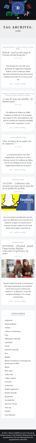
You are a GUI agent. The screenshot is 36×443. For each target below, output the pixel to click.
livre (6, 353)
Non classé (9, 371)
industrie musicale (11, 350)
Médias (5, 93)
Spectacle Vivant (11, 404)
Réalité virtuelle (11, 393)
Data (25, 137)
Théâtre (8, 411)
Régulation (9, 396)
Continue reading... (20, 84)
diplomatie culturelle (12, 339)
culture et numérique (13, 331)
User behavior (10, 415)
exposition (8, 342)
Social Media (9, 400)
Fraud (7, 346)
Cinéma (7, 328)
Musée (7, 367)
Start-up (28, 95)
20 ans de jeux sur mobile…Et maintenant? (18, 100)
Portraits (8, 382)
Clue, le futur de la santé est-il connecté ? (17, 142)
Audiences (13, 93)
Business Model (9, 47)
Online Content (21, 47)
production (9, 385)
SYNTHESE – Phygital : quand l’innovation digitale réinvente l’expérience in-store (18, 249)
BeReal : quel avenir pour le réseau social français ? (16, 53)
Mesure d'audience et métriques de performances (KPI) (18, 362)
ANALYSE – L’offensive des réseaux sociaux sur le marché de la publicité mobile (18, 186)
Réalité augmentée (12, 389)
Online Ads (9, 374)
